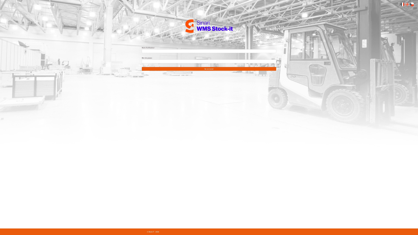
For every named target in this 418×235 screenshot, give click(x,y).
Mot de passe (147, 58)
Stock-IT (151, 232)
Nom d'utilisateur (148, 48)
